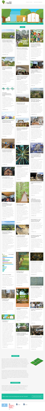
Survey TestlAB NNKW (6, 274)
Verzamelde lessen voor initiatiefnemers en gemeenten (36, 236)
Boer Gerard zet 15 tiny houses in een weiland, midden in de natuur (36, 220)
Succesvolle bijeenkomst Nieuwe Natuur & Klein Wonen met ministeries (7, 150)
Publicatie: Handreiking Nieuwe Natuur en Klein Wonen (7, 68)
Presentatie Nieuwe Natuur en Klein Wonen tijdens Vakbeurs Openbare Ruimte (8, 41)
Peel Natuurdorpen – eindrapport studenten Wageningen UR (7, 232)
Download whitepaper (37, 396)
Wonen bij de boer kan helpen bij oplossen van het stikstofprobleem (22, 334)
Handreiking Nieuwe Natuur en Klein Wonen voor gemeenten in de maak (8, 121)
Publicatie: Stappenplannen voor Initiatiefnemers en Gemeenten (22, 129)
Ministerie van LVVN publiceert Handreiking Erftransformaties (36, 100)
